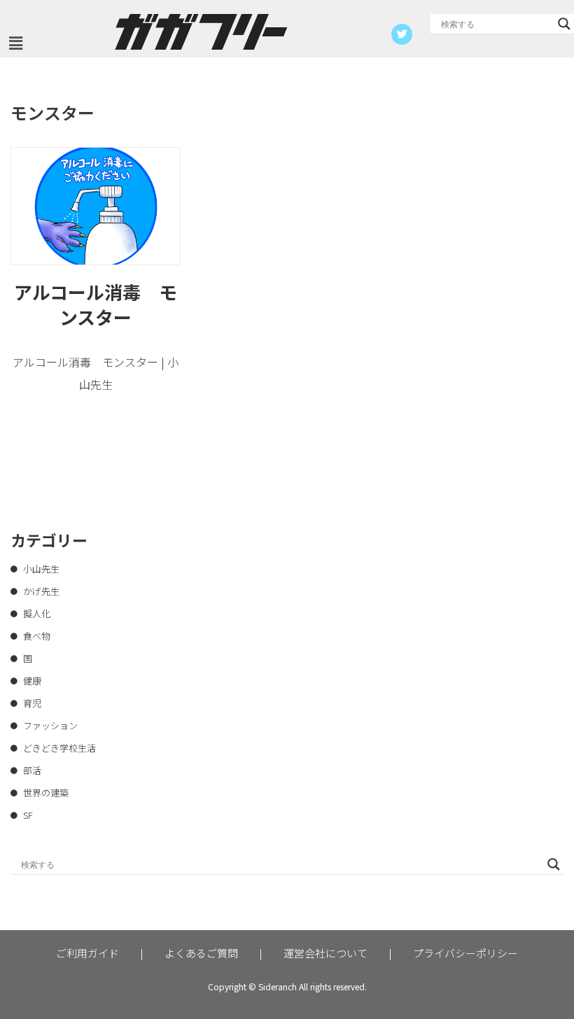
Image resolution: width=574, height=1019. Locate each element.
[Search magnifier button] (564, 24)
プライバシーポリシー (465, 953)
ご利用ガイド (87, 953)
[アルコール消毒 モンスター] (95, 206)
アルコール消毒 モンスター (95, 304)
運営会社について (326, 953)
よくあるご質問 (201, 953)
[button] (15, 43)
